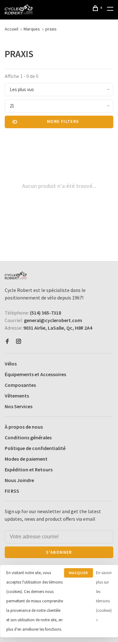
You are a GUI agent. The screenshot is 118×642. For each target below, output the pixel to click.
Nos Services (18, 406)
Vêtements (17, 395)
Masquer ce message (78, 574)
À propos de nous (24, 427)
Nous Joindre (19, 480)
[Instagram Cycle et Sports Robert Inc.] (18, 341)
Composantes (20, 385)
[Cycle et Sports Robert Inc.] (15, 275)
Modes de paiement (26, 459)
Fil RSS (12, 491)
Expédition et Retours (29, 469)
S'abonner (59, 552)
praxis (51, 29)
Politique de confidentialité (35, 448)
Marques (32, 29)
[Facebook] (7, 341)
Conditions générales (28, 437)
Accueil (11, 29)
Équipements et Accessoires (35, 374)
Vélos (11, 363)
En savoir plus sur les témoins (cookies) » (104, 596)
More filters (63, 121)
